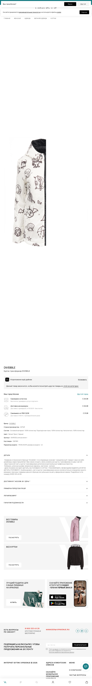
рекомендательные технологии (29, 12)
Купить (13, 602)
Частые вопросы (77, 675)
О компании (75, 670)
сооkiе (59, 12)
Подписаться (80, 645)
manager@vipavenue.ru (58, 629)
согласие (55, 649)
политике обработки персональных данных (61, 652)
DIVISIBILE (12, 423)
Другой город (82, 394)
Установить (82, 380)
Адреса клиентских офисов (56, 664)
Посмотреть (14, 538)
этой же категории (71, 386)
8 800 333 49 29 (32, 628)
